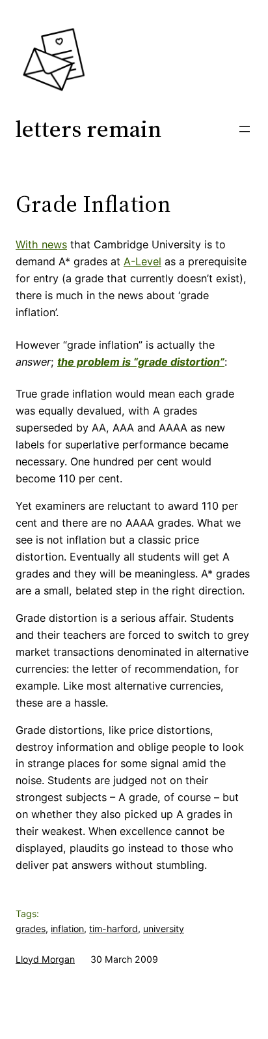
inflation (67, 928)
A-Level (142, 261)
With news (41, 244)
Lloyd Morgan (45, 959)
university (163, 928)
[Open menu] (244, 129)
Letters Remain (88, 129)
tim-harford (113, 928)
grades (31, 928)
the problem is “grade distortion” (140, 361)
